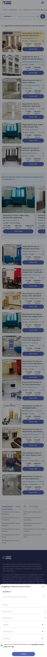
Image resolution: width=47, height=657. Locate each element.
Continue (23, 654)
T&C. (12, 646)
